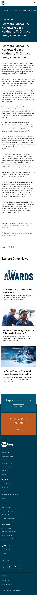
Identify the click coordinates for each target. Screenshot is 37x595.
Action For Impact (6, 528)
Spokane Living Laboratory (9, 539)
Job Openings (5, 507)
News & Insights (6, 550)
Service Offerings (6, 484)
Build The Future (6, 524)
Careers (4, 415)
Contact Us (4, 575)
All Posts (3, 10)
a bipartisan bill (12, 97)
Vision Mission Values (7, 456)
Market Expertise (6, 487)
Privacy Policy (5, 580)
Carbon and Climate (7, 463)
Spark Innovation (6, 546)
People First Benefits (7, 511)
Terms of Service (6, 584)
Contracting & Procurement (9, 494)
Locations (4, 474)
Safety (3, 498)
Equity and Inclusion (7, 467)
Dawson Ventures (6, 535)
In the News (5, 560)
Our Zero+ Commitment (8, 531)
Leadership (4, 470)
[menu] (34, 3)
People (3, 557)
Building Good (5, 460)
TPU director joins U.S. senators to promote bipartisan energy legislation (16, 225)
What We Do (5, 395)
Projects (4, 491)
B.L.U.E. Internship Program (9, 518)
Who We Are (5, 452)
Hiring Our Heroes (6, 515)
